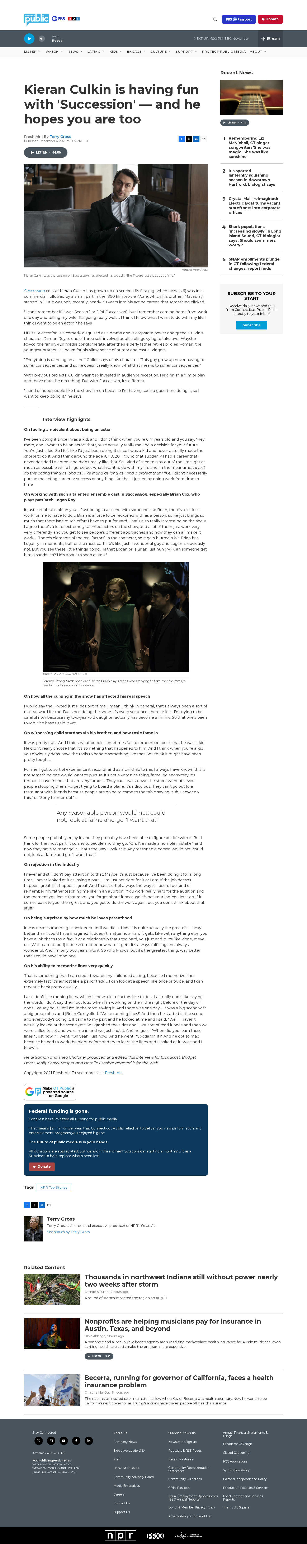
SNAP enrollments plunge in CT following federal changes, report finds (254, 264)
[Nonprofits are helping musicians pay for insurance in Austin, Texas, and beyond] (52, 1333)
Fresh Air (113, 1073)
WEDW (57, 1464)
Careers (118, 1494)
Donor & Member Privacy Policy (191, 1507)
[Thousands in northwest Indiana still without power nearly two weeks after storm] (52, 1289)
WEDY (68, 1464)
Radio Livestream (181, 1459)
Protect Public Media (224, 51)
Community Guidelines (185, 1479)
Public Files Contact (44, 1471)
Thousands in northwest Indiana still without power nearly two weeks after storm (181, 1280)
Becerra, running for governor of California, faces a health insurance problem (179, 1381)
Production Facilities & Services (245, 1488)
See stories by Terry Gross (68, 1232)
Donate (272, 19)
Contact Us (121, 1503)
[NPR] (120, 1535)
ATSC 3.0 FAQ (67, 1471)
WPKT (62, 1468)
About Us (120, 1433)
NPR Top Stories (53, 1187)
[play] (29, 38)
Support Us (121, 1512)
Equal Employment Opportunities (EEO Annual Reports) (193, 1498)
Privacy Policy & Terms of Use (190, 1516)
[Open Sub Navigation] (40, 51)
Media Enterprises (126, 1486)
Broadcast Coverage (238, 1444)
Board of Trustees (126, 1468)
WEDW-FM (39, 1468)
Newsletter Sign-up (182, 1442)
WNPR (52, 1468)
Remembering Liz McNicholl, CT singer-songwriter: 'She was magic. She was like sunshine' (250, 147)
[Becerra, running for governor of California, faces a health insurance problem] (52, 1390)
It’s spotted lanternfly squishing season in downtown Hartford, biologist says (252, 178)
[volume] (41, 38)
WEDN (47, 1464)
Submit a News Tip (182, 1433)
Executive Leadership (129, 1450)
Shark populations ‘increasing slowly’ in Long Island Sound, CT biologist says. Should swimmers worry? (255, 236)
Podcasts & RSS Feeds (185, 1450)
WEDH (36, 1464)
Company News (125, 1442)
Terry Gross (60, 137)
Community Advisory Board (133, 1477)
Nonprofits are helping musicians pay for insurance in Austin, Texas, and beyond (173, 1325)
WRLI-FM (74, 1468)
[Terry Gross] (33, 1228)
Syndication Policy (236, 1470)
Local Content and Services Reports (243, 1498)
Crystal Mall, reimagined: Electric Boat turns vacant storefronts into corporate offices (255, 206)
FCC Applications (235, 1461)
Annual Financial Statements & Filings (245, 1434)
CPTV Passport (179, 1488)
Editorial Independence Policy (245, 1479)
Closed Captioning (236, 1453)
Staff (116, 1459)
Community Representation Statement (188, 1469)
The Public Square (236, 1507)
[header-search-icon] (215, 19)
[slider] (48, 38)
